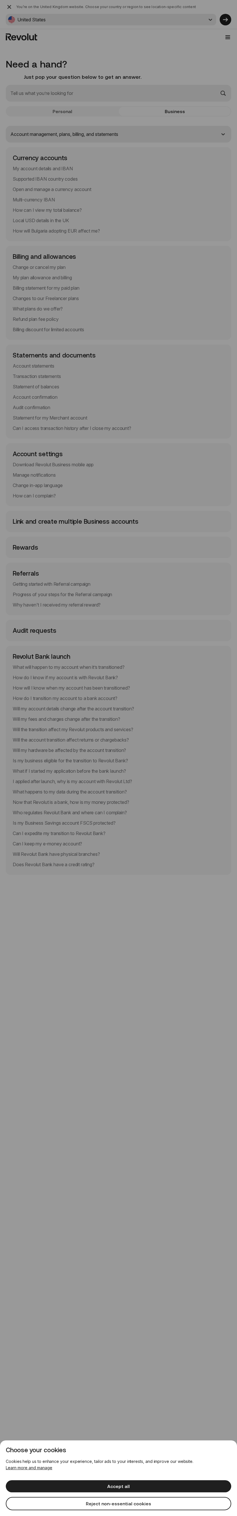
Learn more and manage (29, 1467)
